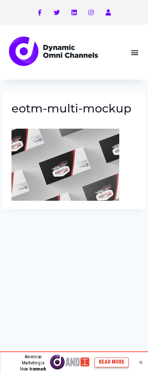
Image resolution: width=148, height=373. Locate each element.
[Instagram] (91, 12)
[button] (135, 52)
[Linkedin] (74, 12)
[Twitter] (57, 12)
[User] (108, 12)
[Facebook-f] (39, 12)
